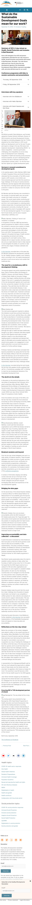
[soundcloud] (14, 756)
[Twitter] (6, 840)
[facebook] (19, 756)
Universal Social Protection (9, 810)
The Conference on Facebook (9, 739)
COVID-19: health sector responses (11, 766)
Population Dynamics (7, 779)
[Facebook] (2, 840)
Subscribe (6, 895)
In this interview (5, 251)
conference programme (11, 471)
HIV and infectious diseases (9, 785)
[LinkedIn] (16, 840)
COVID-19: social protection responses (12, 807)
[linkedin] (24, 756)
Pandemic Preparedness (8, 774)
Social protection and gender (9, 826)
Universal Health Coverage (9, 777)
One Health (4, 769)
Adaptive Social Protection (9, 815)
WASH (3, 787)
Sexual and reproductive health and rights (13, 782)
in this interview (16, 617)
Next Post (26, 745)
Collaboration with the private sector (11, 798)
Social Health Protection (8, 818)
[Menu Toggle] (7, 10)
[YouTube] (20, 840)
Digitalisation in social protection (10, 823)
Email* (3, 888)
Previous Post (6, 745)
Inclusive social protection (8, 812)
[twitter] (9, 756)
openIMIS (4, 820)
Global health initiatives (8, 771)
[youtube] (3, 756)
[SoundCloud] (11, 840)
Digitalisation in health (7, 790)
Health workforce (6, 795)
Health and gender (6, 793)
